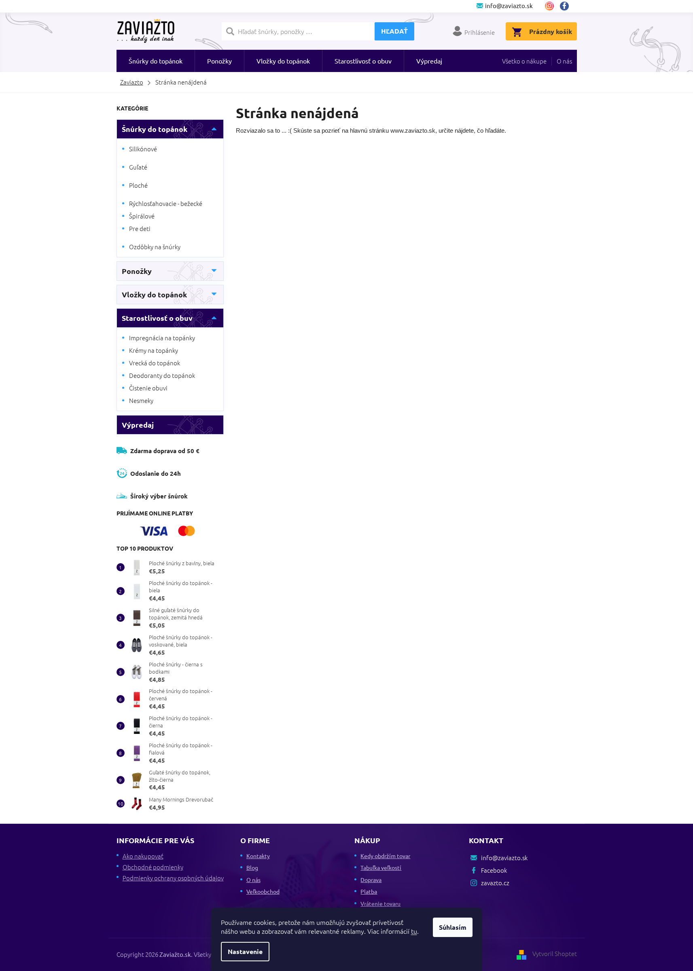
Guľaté (138, 167)
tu (414, 930)
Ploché (138, 185)
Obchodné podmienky (153, 867)
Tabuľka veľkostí (380, 867)
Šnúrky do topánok (154, 129)
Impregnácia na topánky (162, 337)
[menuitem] (156, 61)
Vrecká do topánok (154, 362)
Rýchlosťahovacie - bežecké (165, 203)
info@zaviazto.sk (504, 857)
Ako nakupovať (143, 856)
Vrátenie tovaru (380, 903)
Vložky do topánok (154, 294)
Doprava (370, 879)
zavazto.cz (549, 6)
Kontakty (258, 855)
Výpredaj (138, 424)
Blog (252, 867)
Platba (368, 891)
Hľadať (394, 31)
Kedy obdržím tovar (385, 855)
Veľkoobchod (263, 891)
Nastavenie (245, 951)
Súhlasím (452, 927)
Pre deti (139, 228)
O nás (564, 61)
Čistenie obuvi (148, 388)
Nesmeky (141, 400)
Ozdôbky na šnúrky (154, 246)
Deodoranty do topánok (162, 375)
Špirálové (142, 216)
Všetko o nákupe (524, 61)
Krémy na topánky (153, 350)
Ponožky (137, 271)
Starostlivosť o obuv (157, 317)
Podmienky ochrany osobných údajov (173, 877)
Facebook (567, 6)
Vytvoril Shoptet (554, 953)
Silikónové (143, 148)
